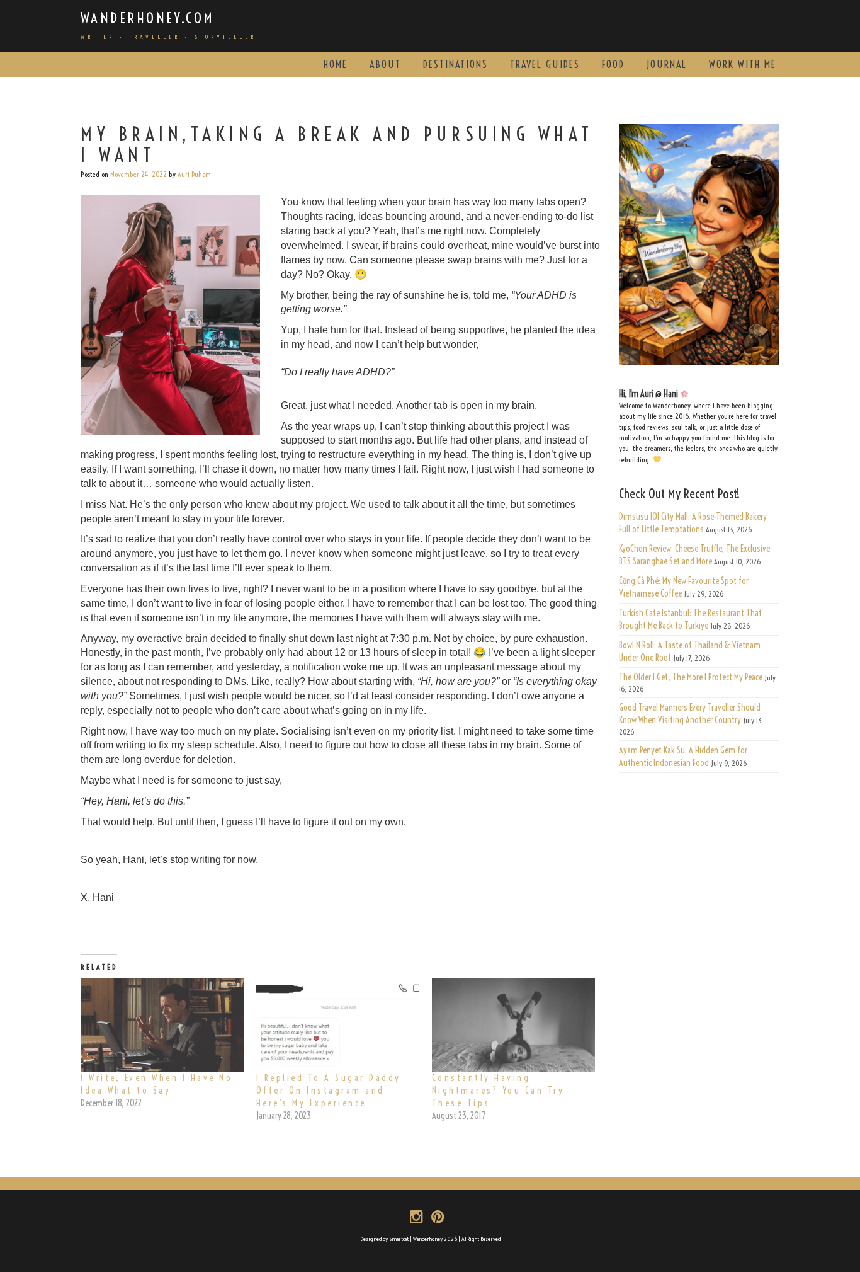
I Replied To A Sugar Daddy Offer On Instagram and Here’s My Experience (328, 1090)
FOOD (613, 64)
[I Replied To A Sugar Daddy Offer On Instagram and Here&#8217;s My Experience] (337, 1025)
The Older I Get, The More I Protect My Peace (690, 677)
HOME (336, 64)
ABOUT (385, 64)
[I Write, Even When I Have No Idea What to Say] (162, 1025)
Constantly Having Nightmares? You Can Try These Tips (498, 1090)
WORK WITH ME (742, 64)
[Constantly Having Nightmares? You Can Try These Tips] (513, 1025)
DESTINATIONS (455, 64)
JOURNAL (667, 64)
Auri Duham (194, 174)
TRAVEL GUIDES (545, 64)
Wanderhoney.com (148, 18)
